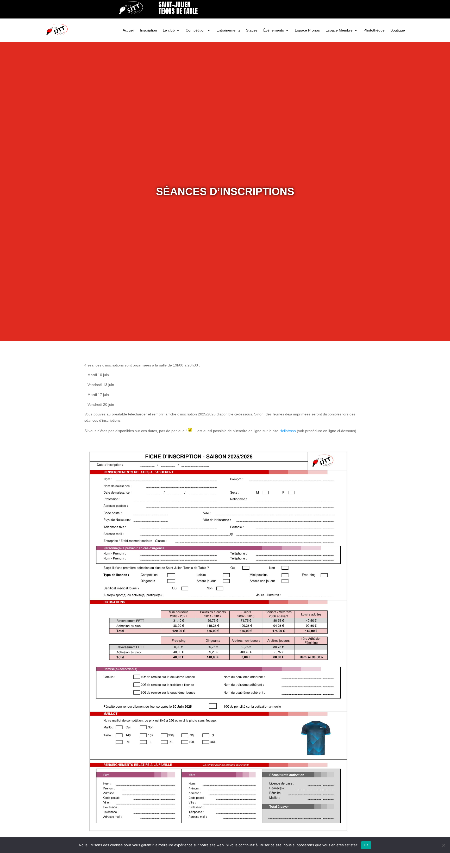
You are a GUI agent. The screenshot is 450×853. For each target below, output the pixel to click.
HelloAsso (287, 431)
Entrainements (228, 30)
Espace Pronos (307, 30)
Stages (252, 30)
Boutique (397, 30)
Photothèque (374, 30)
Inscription (148, 30)
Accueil (128, 30)
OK (366, 845)
